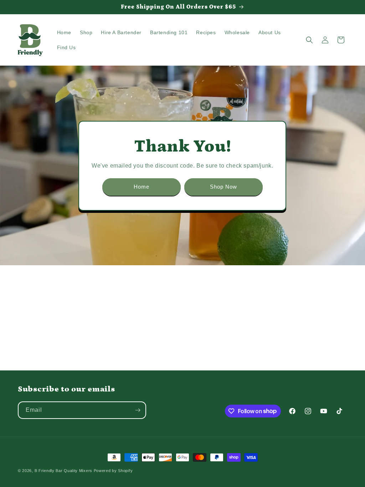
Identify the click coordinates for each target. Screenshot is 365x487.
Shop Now (223, 187)
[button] (309, 40)
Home (141, 187)
